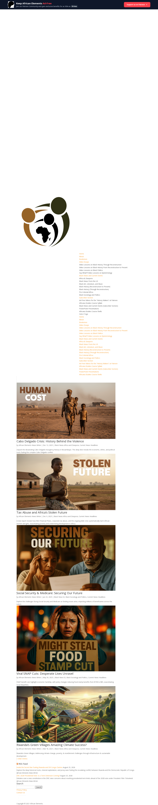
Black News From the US (88, 281)
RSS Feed (23, 763)
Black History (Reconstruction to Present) (94, 286)
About (81, 256)
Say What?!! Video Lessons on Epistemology (95, 273)
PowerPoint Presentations (89, 309)
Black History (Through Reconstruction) (94, 289)
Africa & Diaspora (86, 278)
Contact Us (21, 793)
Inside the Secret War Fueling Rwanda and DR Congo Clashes (39, 767)
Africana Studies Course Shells (90, 311)
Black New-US (59, 597)
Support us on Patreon (136, 4)
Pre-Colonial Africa (86, 292)
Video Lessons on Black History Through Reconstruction (100, 265)
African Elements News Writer (30, 445)
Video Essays (84, 262)
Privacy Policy (22, 790)
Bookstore (83, 259)
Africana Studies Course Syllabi (90, 303)
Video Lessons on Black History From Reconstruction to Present (103, 267)
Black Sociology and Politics (89, 295)
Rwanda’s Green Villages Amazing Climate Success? (52, 745)
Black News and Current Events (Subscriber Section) (98, 306)
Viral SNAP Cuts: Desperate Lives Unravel (45, 673)
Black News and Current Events (91, 276)
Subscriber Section (86, 298)
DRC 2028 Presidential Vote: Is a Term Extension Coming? (38, 776)
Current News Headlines (89, 445)
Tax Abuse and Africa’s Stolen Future (42, 512)
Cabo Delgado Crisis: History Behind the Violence (50, 441)
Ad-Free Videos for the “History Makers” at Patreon (98, 300)
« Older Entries (22, 759)
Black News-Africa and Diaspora (67, 445)
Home (81, 254)
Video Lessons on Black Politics (91, 270)
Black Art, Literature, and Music (91, 284)
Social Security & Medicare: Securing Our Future (49, 593)
